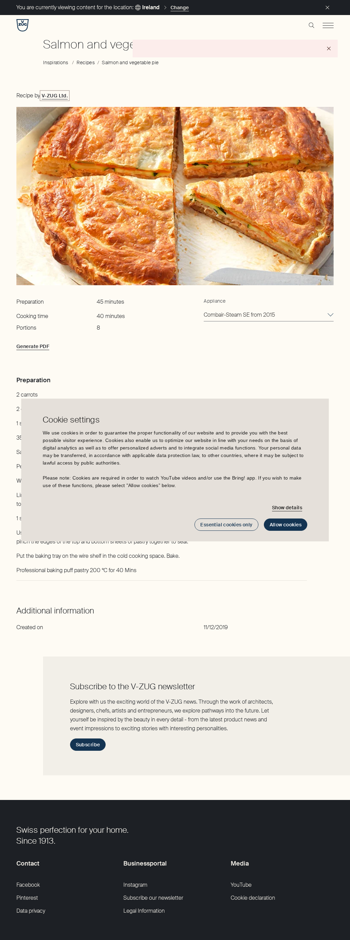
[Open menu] (328, 25)
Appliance (215, 301)
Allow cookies (285, 525)
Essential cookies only (226, 525)
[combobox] (269, 315)
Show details (287, 507)
